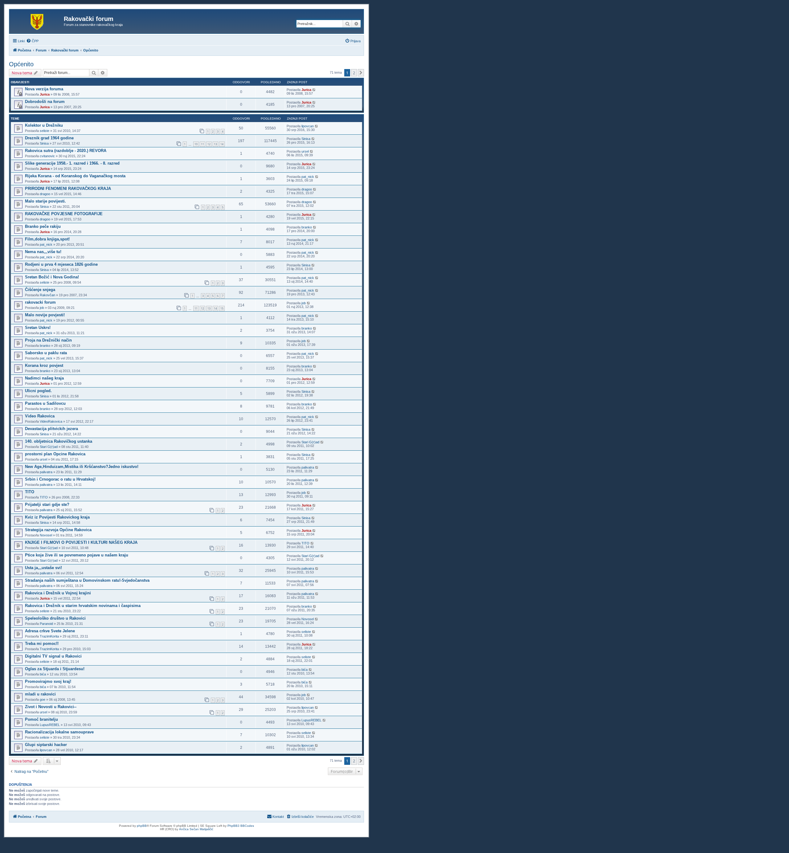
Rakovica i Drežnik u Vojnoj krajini (58, 593)
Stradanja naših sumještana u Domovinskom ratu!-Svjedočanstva (87, 580)
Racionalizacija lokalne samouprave (59, 732)
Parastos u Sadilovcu (45, 403)
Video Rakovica (40, 416)
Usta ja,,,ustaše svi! (43, 567)
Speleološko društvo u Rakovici (55, 618)
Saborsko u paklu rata (46, 353)
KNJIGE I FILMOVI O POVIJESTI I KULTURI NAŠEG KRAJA (81, 542)
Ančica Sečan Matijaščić (196, 829)
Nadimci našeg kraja (44, 378)
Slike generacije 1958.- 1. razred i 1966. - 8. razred (72, 163)
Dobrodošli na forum (45, 101)
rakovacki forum (40, 302)
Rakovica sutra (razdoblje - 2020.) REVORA (65, 150)
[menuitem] (32, 41)
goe (42, 699)
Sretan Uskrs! (38, 327)
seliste (44, 131)
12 (209, 144)
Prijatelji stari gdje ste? (47, 504)
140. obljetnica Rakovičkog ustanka (58, 441)
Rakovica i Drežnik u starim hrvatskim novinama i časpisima (83, 605)
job (42, 308)
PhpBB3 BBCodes (240, 825)
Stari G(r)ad (49, 447)
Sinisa (44, 143)
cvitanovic (47, 156)
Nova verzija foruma (44, 89)
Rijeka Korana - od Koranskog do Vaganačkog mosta (75, 176)
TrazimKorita (49, 636)
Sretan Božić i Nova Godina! (52, 277)
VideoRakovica (51, 421)
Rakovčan (47, 295)
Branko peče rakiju (43, 226)
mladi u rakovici (40, 694)
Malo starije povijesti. (45, 201)
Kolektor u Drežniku (44, 125)
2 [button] (354, 73)
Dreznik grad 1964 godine (49, 138)
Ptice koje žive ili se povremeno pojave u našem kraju (76, 555)
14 (221, 144)
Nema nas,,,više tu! (43, 251)
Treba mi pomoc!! (42, 643)
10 (196, 144)
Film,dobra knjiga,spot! (47, 239)
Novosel (46, 535)
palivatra (46, 472)
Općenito (21, 64)
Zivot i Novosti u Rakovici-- (50, 706)
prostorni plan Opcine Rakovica (55, 454)
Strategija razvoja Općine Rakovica (58, 529)
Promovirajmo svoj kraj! (48, 681)
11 (202, 144)
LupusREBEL (50, 725)
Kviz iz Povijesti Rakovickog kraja (57, 517)
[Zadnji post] (314, 90)
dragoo (45, 194)
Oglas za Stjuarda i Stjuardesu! (54, 668)
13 (215, 144)
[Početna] (37, 21)
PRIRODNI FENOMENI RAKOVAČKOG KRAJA (68, 188)
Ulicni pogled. (38, 390)
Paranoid (46, 623)
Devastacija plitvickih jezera (51, 428)
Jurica (45, 94)
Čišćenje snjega (40, 289)
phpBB (142, 825)
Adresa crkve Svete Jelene (50, 631)
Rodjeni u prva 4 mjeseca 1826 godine (61, 264)
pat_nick (307, 176)
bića (43, 674)
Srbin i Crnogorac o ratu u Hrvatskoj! (60, 479)
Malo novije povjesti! (45, 315)
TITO (29, 492)
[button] (361, 72)
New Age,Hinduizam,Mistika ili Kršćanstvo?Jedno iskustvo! (81, 466)
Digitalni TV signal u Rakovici (53, 656)
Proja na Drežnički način (48, 340)
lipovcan (307, 126)
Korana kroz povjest (44, 365)
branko (306, 227)
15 (221, 308)
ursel (305, 151)
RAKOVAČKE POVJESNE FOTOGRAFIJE (64, 213)
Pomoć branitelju (41, 719)
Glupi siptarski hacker (46, 744)
